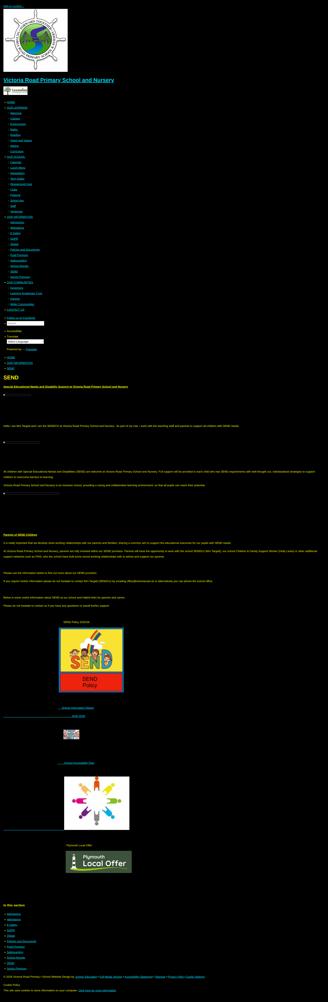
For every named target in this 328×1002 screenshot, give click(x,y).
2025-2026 (44, 716)
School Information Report (76, 707)
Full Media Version (111, 976)
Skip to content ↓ (13, 6)
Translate (31, 349)
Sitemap (160, 976)
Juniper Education (86, 976)
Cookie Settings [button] (195, 976)
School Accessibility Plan (75, 762)
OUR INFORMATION (20, 362)
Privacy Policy (176, 976)
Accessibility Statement (138, 976)
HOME (11, 357)
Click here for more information (97, 990)
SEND (10, 368)
